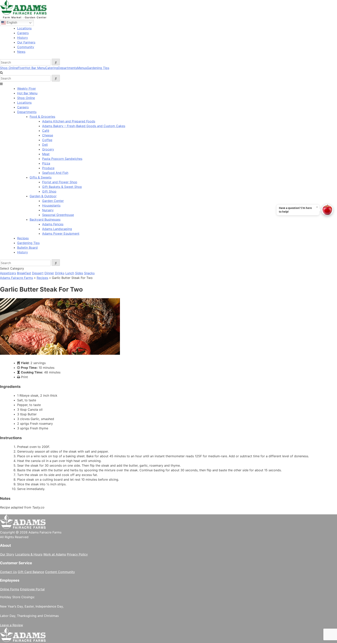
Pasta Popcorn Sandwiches (62, 159)
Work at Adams (54, 554)
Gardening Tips (98, 68)
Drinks (59, 273)
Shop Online (9, 68)
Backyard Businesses (45, 219)
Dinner (49, 273)
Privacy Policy (77, 554)
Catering (51, 68)
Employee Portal (32, 589)
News (21, 52)
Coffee (47, 140)
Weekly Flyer (26, 88)
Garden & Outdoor (43, 196)
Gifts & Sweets (40, 177)
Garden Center (53, 201)
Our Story (7, 554)
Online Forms (9, 589)
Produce (48, 168)
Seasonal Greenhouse (58, 215)
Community (25, 47)
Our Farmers (26, 42)
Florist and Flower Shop (59, 182)
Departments (67, 68)
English (11, 22)
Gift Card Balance (31, 572)
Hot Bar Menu (35, 68)
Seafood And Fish (55, 173)
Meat (46, 154)
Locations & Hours (28, 554)
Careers (23, 33)
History (22, 38)
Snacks (89, 273)
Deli (45, 145)
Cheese (47, 135)
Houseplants (51, 205)
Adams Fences (52, 224)
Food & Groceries (42, 117)
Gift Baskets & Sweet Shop (62, 187)
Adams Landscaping (57, 229)
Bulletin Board (27, 247)
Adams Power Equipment (60, 233)
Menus (82, 68)
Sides (79, 273)
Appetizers (8, 273)
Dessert (37, 273)
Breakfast (24, 273)
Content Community (60, 572)
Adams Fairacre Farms (16, 278)
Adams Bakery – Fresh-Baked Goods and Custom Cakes (83, 126)
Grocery (48, 149)
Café (45, 131)
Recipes (23, 238)
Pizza (46, 163)
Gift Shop (49, 191)
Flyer (21, 68)
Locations (24, 28)
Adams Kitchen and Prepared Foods (68, 121)
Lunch (69, 273)
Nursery (48, 210)
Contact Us (8, 572)
